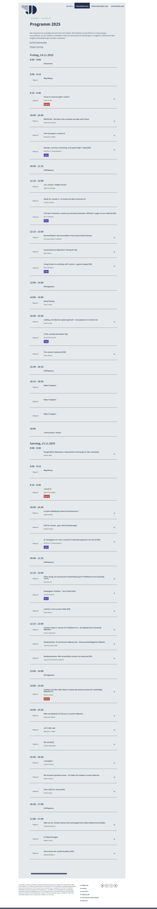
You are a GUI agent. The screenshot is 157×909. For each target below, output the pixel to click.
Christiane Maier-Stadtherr (53, 239)
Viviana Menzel (49, 764)
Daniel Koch (48, 582)
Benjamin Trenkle (49, 137)
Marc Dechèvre (49, 217)
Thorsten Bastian (49, 826)
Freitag (32, 47)
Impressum (85, 894)
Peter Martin (48, 356)
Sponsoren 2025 (117, 6)
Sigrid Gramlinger (49, 188)
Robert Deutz (48, 841)
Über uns (85, 885)
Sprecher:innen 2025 (99, 6)
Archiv (84, 888)
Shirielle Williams (49, 855)
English (84, 901)
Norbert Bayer (48, 529)
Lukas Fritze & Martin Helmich (54, 660)
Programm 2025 (82, 6)
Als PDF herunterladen (38, 42)
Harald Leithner (49, 202)
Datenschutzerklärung (90, 897)
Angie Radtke (48, 515)
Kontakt (85, 891)
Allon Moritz (48, 253)
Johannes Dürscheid (50, 646)
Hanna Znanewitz (50, 633)
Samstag (39, 47)
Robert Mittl (48, 455)
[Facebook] (107, 886)
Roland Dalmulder (50, 746)
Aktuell (69, 6)
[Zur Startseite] (29, 9)
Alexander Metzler (50, 123)
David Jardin (48, 100)
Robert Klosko (48, 695)
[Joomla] (102, 886)
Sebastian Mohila (49, 717)
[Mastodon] (115, 886)
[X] (111, 886)
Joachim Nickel (49, 595)
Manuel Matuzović (50, 338)
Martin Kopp (48, 793)
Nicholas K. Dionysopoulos (53, 151)
